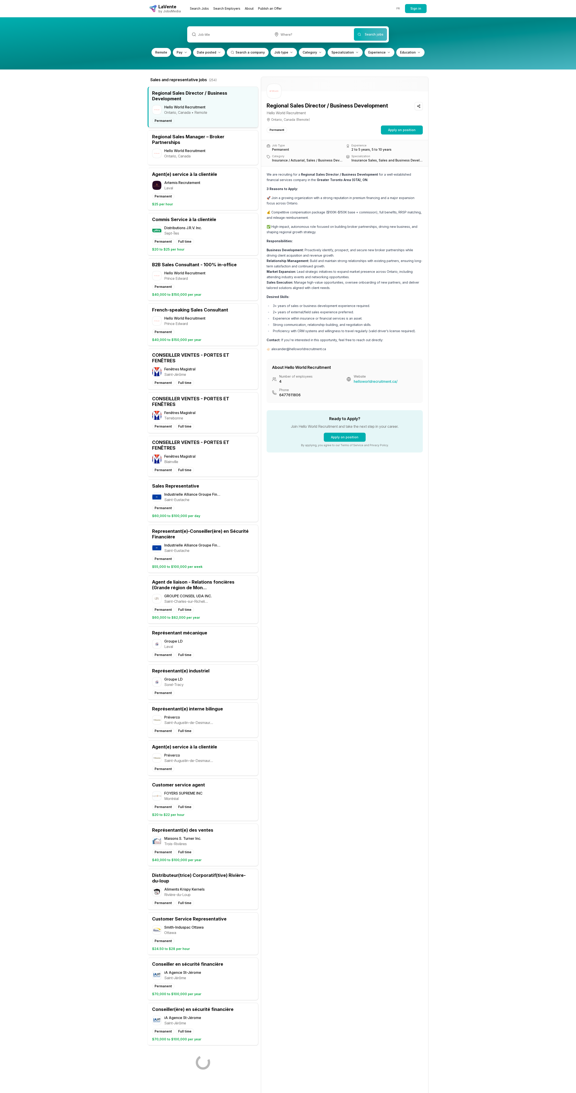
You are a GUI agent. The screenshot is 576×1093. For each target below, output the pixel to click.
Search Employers (226, 8)
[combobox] (312, 34)
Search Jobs (199, 8)
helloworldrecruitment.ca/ (376, 381)
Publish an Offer (270, 8)
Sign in (415, 8)
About (249, 8)
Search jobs (374, 34)
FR (398, 8)
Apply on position (402, 130)
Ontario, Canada (283, 119)
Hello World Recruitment (286, 113)
